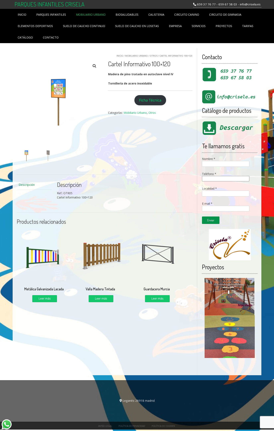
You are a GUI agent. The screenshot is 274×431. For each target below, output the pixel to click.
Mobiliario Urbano (91, 14)
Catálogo (25, 37)
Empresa (175, 26)
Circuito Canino (186, 14)
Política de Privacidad (132, 425)
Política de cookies (163, 425)
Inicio (22, 14)
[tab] (34, 185)
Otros (153, 55)
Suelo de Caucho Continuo (84, 26)
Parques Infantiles (51, 14)
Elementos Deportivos (35, 26)
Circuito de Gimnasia (225, 14)
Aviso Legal (105, 425)
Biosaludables (127, 14)
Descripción (27, 185)
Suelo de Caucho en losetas (137, 26)
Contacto (51, 37)
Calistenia (156, 14)
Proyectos (224, 26)
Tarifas (247, 26)
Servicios (199, 26)
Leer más (45, 298)
